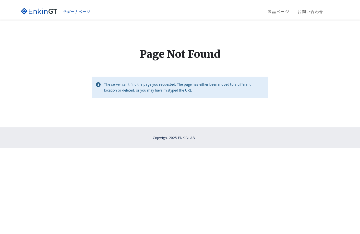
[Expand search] (335, 11)
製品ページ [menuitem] (278, 11)
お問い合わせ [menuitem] (311, 11)
